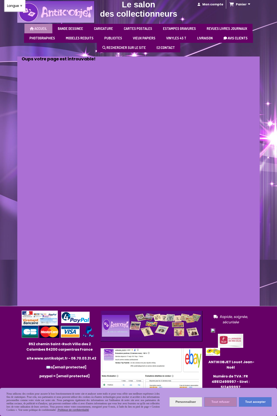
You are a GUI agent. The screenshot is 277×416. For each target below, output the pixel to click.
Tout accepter (255, 401)
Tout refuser (220, 401)
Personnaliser (186, 401)
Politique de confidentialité (73, 409)
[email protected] (73, 376)
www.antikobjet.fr (51, 358)
